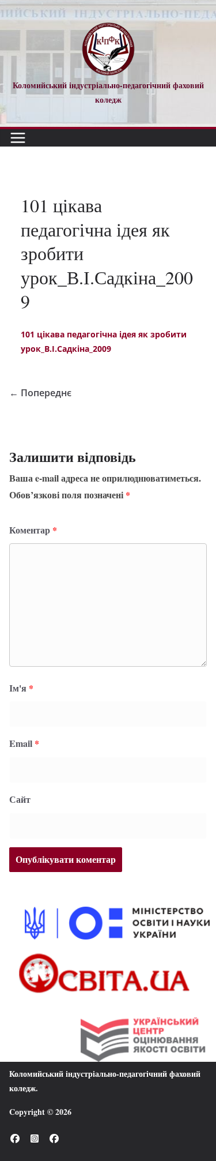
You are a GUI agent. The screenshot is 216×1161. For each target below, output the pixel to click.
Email (24, 743)
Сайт (20, 799)
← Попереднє (40, 392)
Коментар (33, 529)
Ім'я (21, 687)
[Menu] (17, 137)
